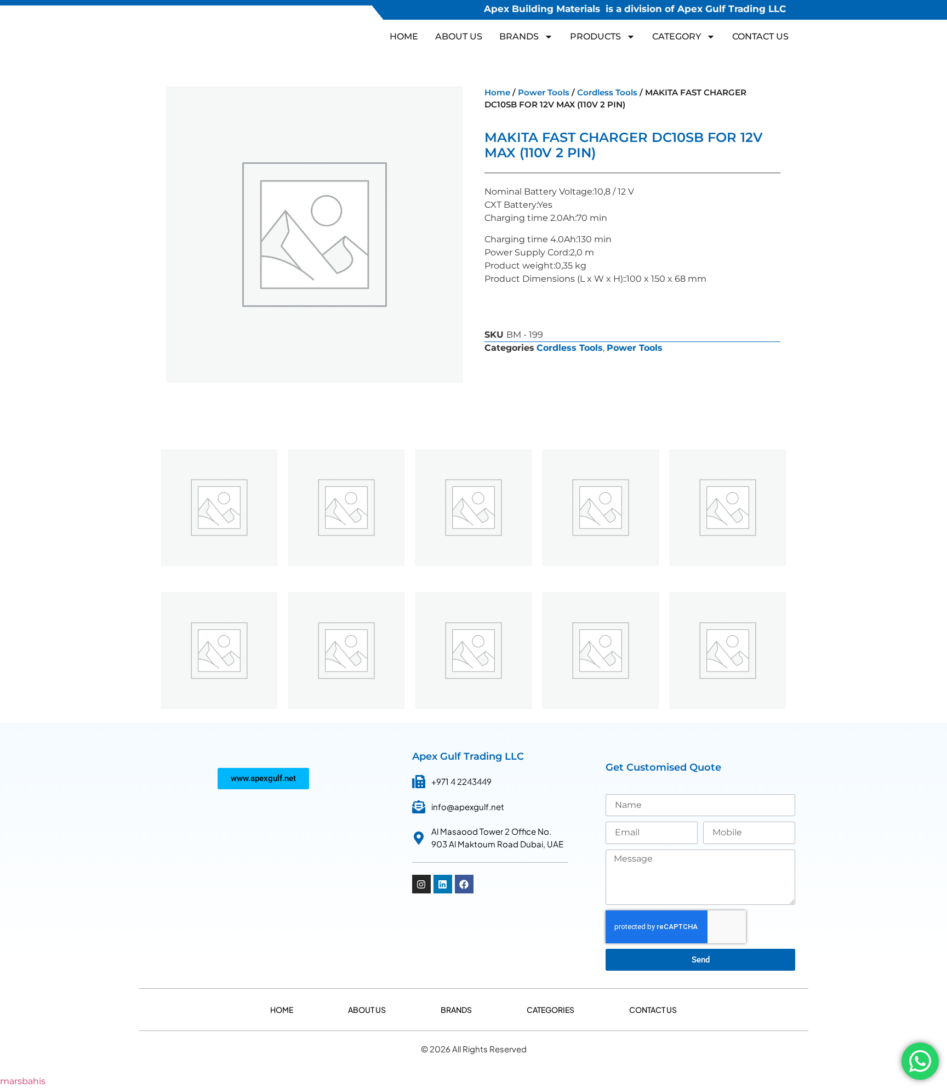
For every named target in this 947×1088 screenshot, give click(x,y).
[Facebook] (464, 884)
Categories (550, 1010)
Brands (456, 1010)
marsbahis (22, 1081)
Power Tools (543, 93)
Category (676, 36)
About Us (458, 36)
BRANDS (519, 36)
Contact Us (760, 36)
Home (404, 36)
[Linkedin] (442, 884)
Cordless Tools (607, 93)
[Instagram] (421, 884)
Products (595, 36)
